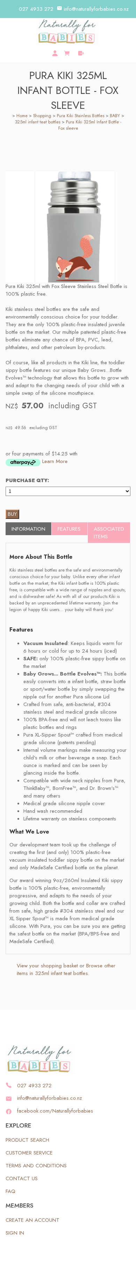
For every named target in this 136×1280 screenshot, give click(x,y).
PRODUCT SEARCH (27, 1140)
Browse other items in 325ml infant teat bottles (66, 969)
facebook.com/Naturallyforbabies (55, 1111)
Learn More (55, 461)
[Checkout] (81, 53)
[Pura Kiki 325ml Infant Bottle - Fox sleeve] (61, 281)
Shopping (42, 116)
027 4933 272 (36, 9)
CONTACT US (22, 1178)
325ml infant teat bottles (37, 122)
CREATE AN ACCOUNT (32, 1220)
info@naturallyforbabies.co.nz (96, 9)
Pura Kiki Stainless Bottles (80, 116)
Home (22, 116)
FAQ (10, 1191)
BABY (115, 116)
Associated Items (109, 532)
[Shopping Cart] (67, 52)
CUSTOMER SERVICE (29, 1153)
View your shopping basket (47, 965)
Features (69, 529)
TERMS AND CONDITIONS (36, 1165)
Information (28, 529)
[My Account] (55, 53)
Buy (12, 514)
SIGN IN (15, 1233)
